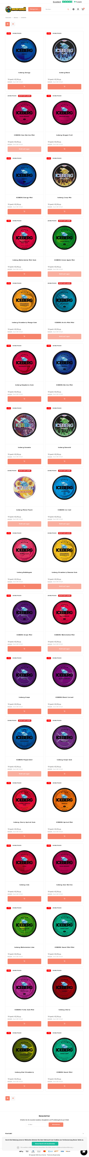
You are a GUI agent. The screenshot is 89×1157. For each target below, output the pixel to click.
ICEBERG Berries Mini (64, 385)
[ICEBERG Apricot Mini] (64, 800)
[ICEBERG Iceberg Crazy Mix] (64, 175)
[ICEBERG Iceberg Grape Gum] (64, 737)
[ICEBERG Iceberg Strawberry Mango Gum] (24, 300)
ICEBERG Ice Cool (64, 510)
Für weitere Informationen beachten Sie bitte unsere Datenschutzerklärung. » (47, 1147)
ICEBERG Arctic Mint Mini (64, 322)
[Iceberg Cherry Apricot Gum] (24, 800)
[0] (83, 9)
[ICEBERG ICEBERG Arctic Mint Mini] (64, 300)
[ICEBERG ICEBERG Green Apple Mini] (64, 238)
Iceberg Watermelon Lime (24, 947)
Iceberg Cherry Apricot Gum (24, 822)
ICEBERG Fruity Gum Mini (24, 1010)
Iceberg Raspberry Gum (24, 385)
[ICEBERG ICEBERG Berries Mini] (64, 363)
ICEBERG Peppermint (24, 760)
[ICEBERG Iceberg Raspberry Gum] (24, 363)
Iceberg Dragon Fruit (64, 135)
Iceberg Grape (24, 697)
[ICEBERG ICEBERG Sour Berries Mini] (24, 113)
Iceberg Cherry (64, 1010)
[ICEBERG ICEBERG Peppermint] (24, 737)
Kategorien (34, 9)
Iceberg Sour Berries (64, 885)
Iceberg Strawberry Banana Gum (64, 572)
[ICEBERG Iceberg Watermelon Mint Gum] (24, 238)
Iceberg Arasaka (24, 447)
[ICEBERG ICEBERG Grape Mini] (24, 612)
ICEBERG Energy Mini (24, 197)
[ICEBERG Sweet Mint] (64, 1050)
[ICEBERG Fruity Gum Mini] (24, 987)
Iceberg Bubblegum (24, 572)
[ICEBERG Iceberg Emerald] (64, 425)
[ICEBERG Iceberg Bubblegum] (24, 550)
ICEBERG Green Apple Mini (64, 260)
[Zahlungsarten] (21, 1151)
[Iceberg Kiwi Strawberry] (24, 1050)
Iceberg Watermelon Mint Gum (24, 260)
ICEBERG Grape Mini (24, 635)
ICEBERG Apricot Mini (64, 822)
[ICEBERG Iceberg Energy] (24, 50)
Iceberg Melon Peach (24, 510)
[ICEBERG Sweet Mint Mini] (64, 925)
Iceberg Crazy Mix (64, 197)
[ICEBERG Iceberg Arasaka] (24, 425)
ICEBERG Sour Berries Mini (24, 135)
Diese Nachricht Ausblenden (45, 1144)
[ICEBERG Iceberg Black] (64, 50)
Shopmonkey (56, 1155)
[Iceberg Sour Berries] (64, 862)
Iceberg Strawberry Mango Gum (24, 322)
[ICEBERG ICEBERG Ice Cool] (64, 488)
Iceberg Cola (24, 885)
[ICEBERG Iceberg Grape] (24, 675)
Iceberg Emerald (64, 447)
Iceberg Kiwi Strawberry (24, 1072)
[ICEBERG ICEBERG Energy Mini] (24, 175)
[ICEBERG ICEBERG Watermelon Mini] (64, 612)
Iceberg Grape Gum (64, 760)
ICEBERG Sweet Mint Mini (64, 947)
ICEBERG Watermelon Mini (64, 635)
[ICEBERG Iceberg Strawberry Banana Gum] (64, 550)
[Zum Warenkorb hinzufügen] (24, 86)
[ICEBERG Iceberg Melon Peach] (24, 488)
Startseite (8, 18)
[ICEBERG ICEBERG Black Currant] (64, 675)
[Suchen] (68, 9)
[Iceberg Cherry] (64, 987)
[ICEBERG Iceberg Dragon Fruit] (64, 113)
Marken (16, 18)
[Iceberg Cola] (24, 862)
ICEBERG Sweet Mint (65, 1072)
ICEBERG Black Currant (64, 697)
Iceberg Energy (24, 72)
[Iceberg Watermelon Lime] (24, 925)
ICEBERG (23, 18)
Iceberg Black (64, 72)
